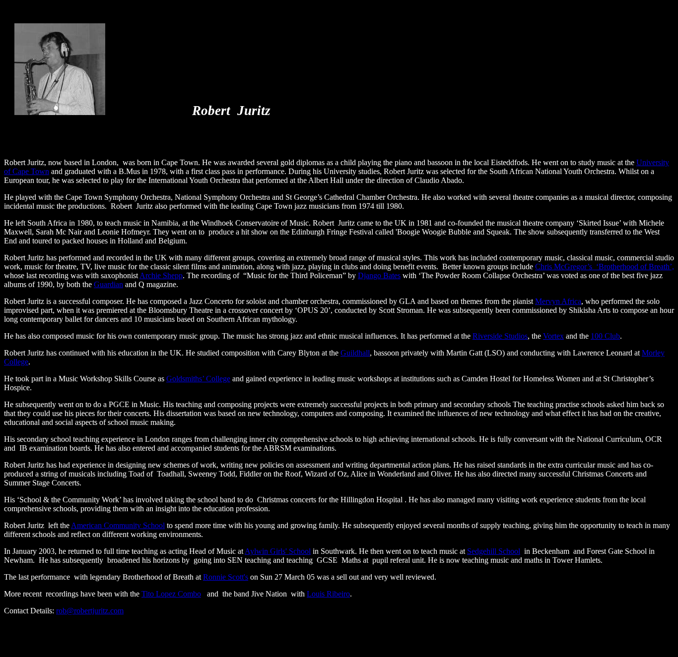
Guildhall (355, 353)
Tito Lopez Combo (171, 594)
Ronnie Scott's (225, 577)
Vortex (553, 336)
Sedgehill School (493, 551)
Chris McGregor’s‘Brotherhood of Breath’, (604, 266)
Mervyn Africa (558, 301)
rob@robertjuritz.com (90, 610)
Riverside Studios (500, 336)
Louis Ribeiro (328, 594)
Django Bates (379, 275)
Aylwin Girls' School (278, 551)
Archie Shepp (161, 275)
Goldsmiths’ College (198, 378)
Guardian (108, 284)
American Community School (118, 525)
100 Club (605, 336)
